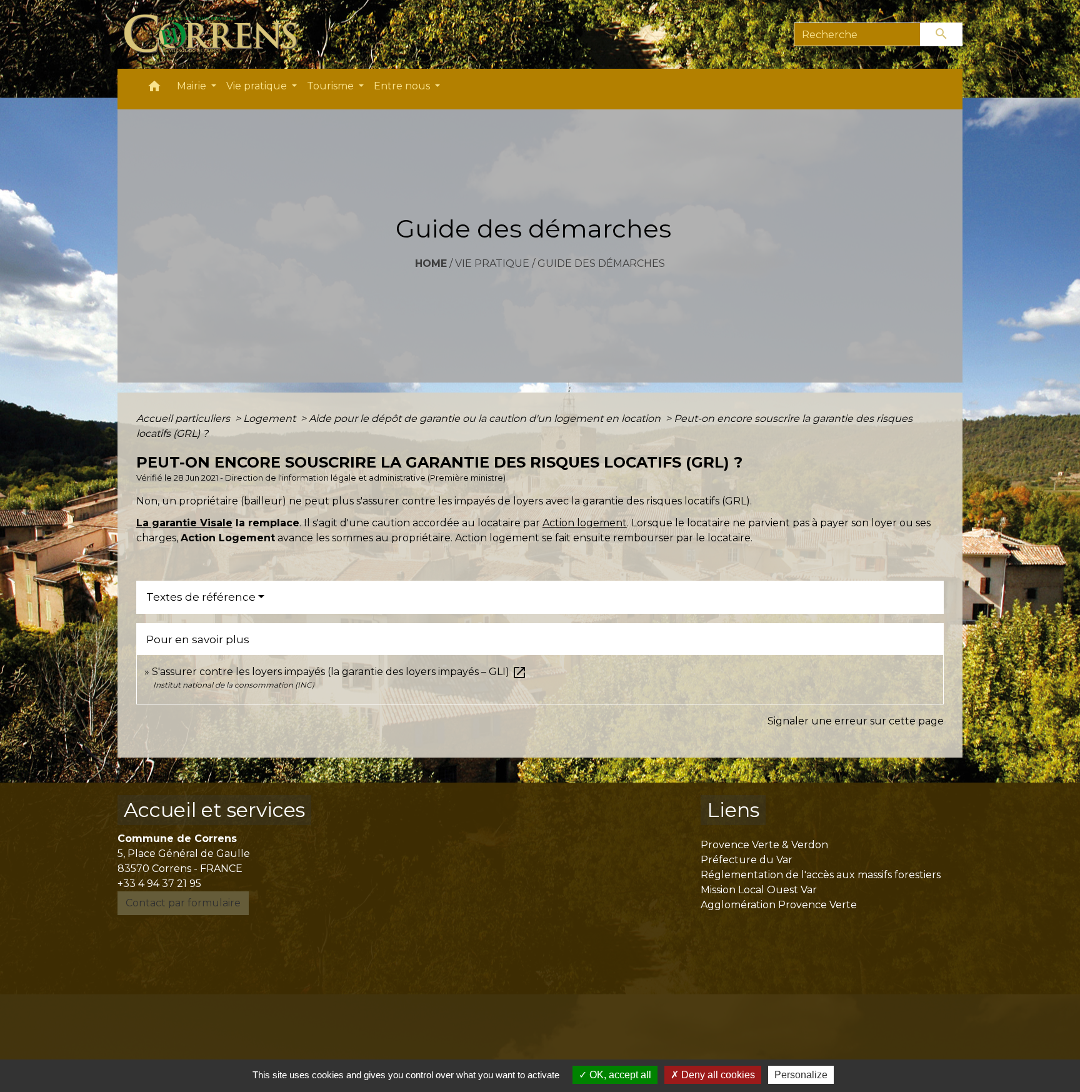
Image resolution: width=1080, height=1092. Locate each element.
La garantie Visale (184, 523)
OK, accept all (619, 1074)
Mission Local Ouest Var (759, 890)
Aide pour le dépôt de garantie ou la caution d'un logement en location (486, 418)
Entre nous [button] (403, 86)
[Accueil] (218, 34)
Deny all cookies (717, 1074)
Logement (270, 418)
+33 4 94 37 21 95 (159, 883)
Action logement (584, 523)
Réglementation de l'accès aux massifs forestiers (821, 875)
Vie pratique (492, 263)
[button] (154, 89)
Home (431, 263)
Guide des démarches (601, 263)
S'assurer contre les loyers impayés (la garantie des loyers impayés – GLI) (339, 672)
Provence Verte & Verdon (764, 845)
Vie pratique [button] (257, 86)
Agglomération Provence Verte (779, 905)
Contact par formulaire (183, 903)
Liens (733, 810)
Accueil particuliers (184, 418)
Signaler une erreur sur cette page (856, 721)
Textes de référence (201, 597)
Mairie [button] (193, 86)
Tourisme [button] (331, 86)
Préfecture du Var (746, 860)
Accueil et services (214, 810)
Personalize (801, 1074)
